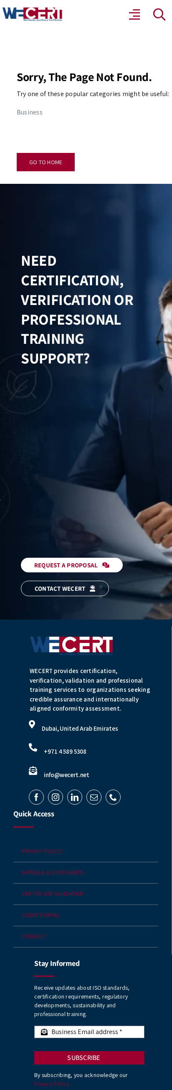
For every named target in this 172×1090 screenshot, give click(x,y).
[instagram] (55, 797)
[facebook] (36, 797)
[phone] (113, 797)
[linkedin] (74, 797)
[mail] (93, 797)
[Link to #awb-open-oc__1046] (159, 14)
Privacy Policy (51, 1083)
